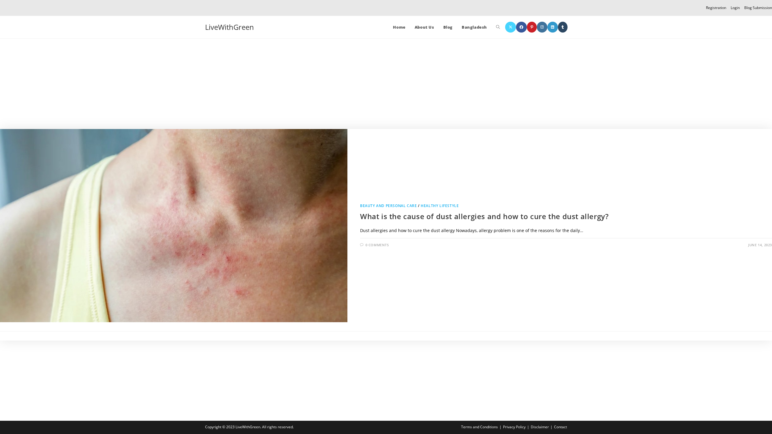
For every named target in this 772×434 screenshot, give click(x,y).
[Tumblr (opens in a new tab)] (563, 27)
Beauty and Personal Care (388, 205)
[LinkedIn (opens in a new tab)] (552, 27)
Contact (560, 426)
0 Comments (377, 245)
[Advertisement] (386, 84)
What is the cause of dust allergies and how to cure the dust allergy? (484, 216)
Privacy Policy (514, 426)
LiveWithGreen (229, 27)
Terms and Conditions (479, 426)
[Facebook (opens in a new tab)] (521, 27)
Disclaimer (540, 426)
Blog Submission (758, 7)
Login (735, 7)
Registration (716, 7)
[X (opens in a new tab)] (510, 27)
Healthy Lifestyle (440, 205)
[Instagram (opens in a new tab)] (542, 27)
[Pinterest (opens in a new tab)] (532, 27)
